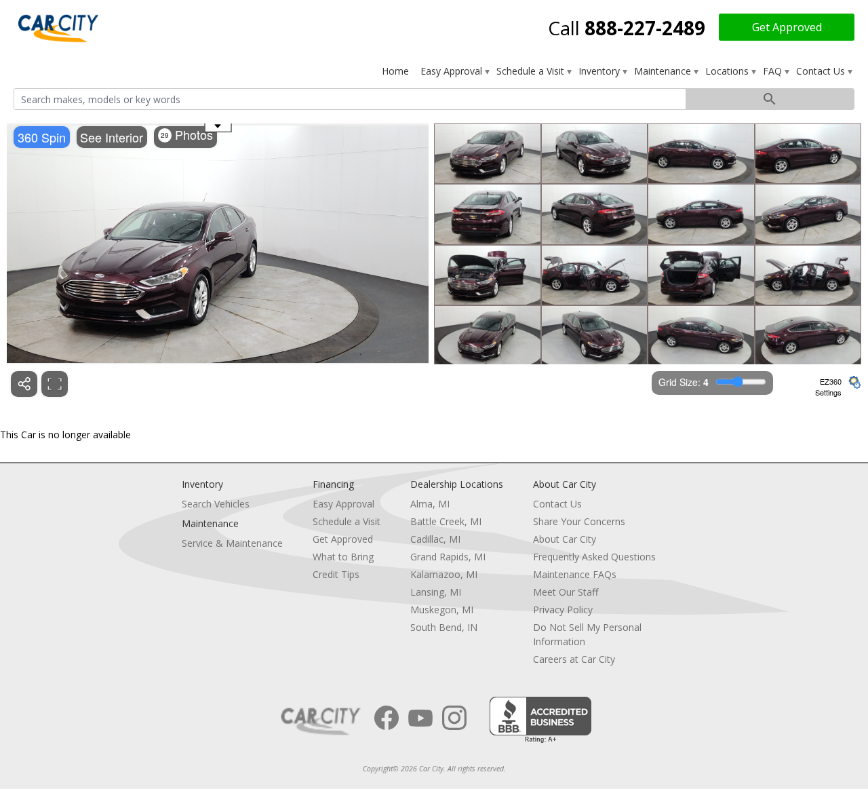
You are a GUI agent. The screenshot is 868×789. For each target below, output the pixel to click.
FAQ (774, 70)
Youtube (420, 718)
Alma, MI (430, 503)
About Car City (564, 539)
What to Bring (343, 556)
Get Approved (787, 27)
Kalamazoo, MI (443, 574)
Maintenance (664, 70)
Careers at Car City (574, 659)
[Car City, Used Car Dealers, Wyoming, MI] (540, 720)
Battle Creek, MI (445, 521)
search (770, 99)
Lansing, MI (435, 591)
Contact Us (822, 70)
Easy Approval (452, 70)
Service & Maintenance (232, 543)
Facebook (386, 718)
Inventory (600, 70)
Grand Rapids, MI (448, 556)
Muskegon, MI (441, 609)
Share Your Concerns (579, 521)
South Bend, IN (443, 627)
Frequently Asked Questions (594, 556)
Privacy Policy (563, 609)
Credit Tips (336, 574)
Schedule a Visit (531, 70)
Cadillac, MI (435, 539)
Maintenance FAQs (574, 574)
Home (395, 70)
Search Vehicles (216, 503)
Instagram (454, 718)
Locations (728, 70)
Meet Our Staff (565, 591)
